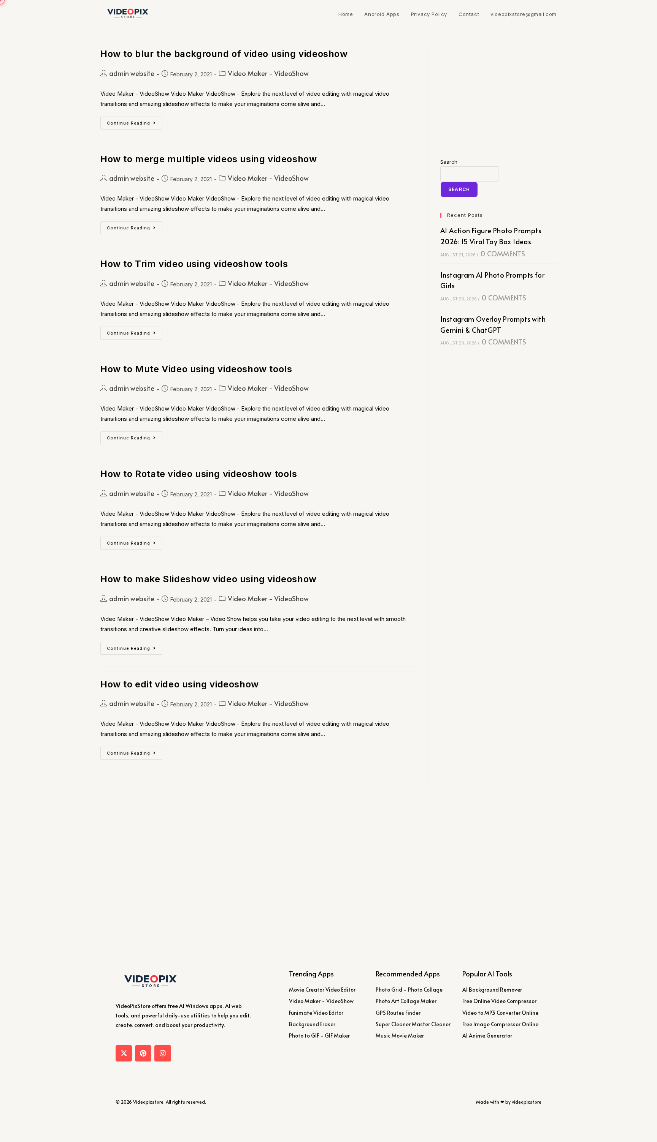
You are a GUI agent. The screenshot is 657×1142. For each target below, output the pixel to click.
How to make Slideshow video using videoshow (208, 578)
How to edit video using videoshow (179, 684)
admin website (131, 73)
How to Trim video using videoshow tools (194, 263)
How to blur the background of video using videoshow (224, 53)
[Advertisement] (498, 94)
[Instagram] (162, 1053)
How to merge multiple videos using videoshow (208, 158)
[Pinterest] (143, 1053)
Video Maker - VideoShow (268, 73)
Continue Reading (134, 121)
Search (448, 162)
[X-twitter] (124, 1053)
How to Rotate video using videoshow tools (198, 473)
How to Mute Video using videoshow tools (196, 368)
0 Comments (503, 253)
